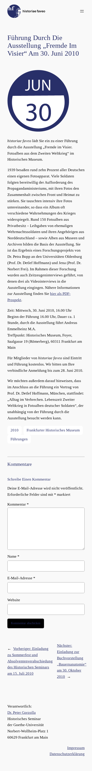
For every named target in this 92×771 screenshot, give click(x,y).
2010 (14, 430)
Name (13, 556)
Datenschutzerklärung (67, 754)
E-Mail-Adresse (21, 578)
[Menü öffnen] (82, 11)
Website (13, 600)
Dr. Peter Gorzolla (21, 712)
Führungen (19, 439)
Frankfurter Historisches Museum (53, 430)
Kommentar (18, 504)
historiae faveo (34, 11)
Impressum (76, 748)
